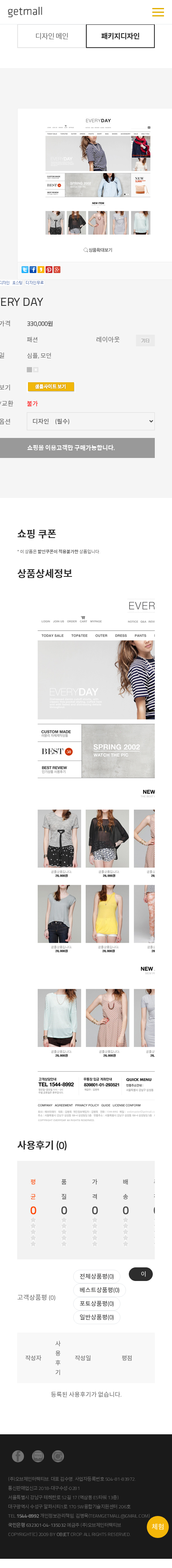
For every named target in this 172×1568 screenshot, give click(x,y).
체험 (158, 1527)
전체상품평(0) (97, 1276)
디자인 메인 (51, 36)
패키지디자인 (120, 36)
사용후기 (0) (42, 1145)
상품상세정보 (44, 573)
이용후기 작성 (143, 1275)
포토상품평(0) (97, 1303)
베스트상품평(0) (100, 1290)
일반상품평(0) (97, 1317)
